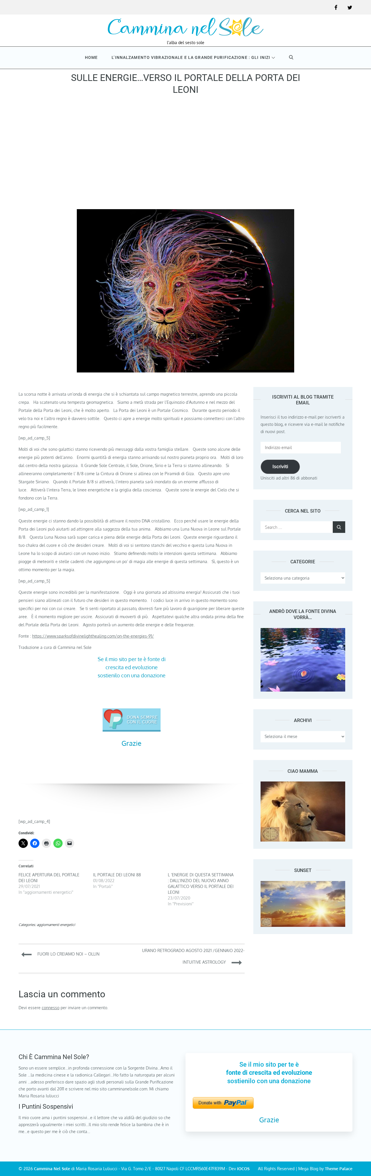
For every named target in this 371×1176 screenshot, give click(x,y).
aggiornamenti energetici (56, 924)
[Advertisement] (185, 154)
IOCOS (243, 1168)
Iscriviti (280, 466)
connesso (50, 1007)
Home (91, 57)
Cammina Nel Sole (52, 1168)
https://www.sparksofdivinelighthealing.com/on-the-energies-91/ (93, 636)
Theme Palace (338, 1168)
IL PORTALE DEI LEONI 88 (117, 874)
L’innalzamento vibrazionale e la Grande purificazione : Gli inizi (191, 57)
